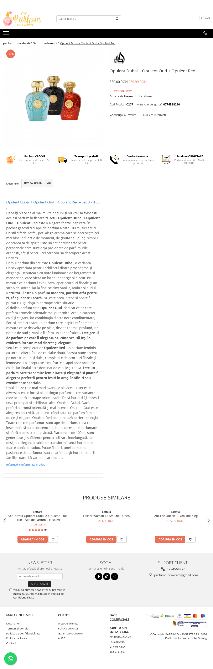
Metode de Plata (68, 623)
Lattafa (37, 512)
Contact (11, 643)
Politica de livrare (16, 638)
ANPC (61, 638)
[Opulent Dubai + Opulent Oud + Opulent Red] (53, 98)
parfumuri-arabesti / (18, 43)
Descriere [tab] (12, 183)
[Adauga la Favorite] (53, 539)
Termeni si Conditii (17, 628)
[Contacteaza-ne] (205, 33)
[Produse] (6, 34)
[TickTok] (106, 576)
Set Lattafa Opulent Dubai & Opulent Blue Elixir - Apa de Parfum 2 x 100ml (37, 518)
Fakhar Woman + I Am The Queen (106, 516)
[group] (53, 98)
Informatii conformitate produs (25, 464)
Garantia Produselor (70, 633)
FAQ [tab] (48, 183)
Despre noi (13, 623)
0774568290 (175, 569)
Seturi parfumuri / (46, 43)
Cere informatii (156, 115)
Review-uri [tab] (33, 183)
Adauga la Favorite (125, 115)
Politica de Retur (68, 628)
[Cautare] (117, 18)
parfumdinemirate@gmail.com (175, 575)
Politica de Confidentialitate (23, 633)
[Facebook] (98, 576)
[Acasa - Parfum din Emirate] (24, 18)
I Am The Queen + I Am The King (175, 516)
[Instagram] (114, 576)
